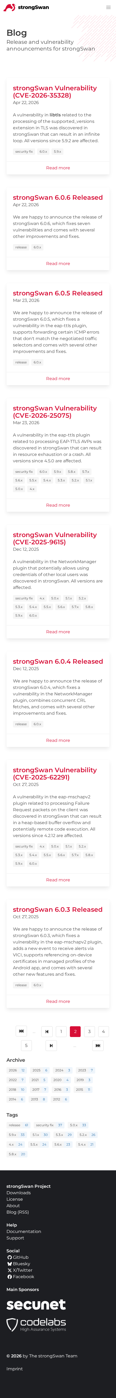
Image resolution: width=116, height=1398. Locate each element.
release (21, 247)
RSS (23, 1212)
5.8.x (71, 472)
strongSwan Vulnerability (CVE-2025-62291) (55, 773)
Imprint (14, 1368)
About (13, 1205)
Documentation (23, 1231)
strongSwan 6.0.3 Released (58, 909)
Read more (58, 167)
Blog (11, 1212)
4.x (32, 489)
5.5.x (32, 480)
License (14, 1199)
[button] (108, 7)
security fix (24, 151)
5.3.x (61, 480)
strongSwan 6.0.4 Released (58, 661)
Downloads (18, 1192)
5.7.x (85, 472)
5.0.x (19, 489)
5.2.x (75, 480)
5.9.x (57, 151)
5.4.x (47, 480)
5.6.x (18, 480)
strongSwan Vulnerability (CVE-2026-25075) (55, 411)
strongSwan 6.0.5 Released (58, 293)
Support (15, 1237)
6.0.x (43, 151)
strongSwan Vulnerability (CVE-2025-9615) (55, 538)
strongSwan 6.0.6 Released (58, 197)
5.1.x (89, 480)
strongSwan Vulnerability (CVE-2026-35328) (55, 91)
